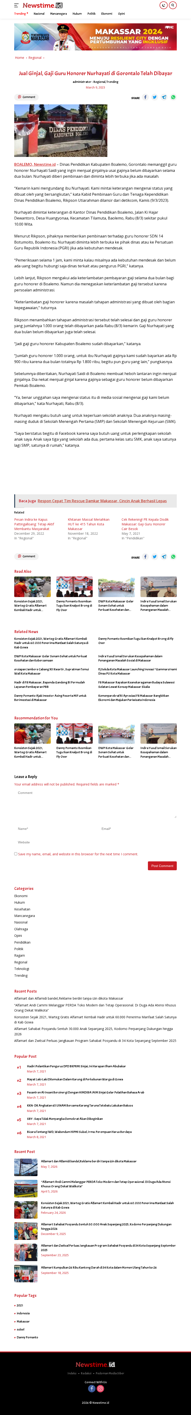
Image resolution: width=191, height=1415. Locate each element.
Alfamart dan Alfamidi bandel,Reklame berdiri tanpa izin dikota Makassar (68, 998)
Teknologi (21, 968)
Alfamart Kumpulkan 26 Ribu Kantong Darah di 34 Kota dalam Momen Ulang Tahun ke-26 (99, 1268)
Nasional (20, 922)
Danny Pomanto (27, 1337)
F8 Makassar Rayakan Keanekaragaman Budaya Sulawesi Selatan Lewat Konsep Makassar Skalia (136, 684)
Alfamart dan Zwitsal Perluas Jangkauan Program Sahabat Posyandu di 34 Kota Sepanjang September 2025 (95, 1040)
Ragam (19, 955)
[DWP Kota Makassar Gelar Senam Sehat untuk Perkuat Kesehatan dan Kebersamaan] (116, 587)
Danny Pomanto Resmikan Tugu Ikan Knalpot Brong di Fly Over (74, 605)
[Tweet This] (154, 97)
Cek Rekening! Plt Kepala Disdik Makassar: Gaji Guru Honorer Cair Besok (145, 524)
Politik (18, 949)
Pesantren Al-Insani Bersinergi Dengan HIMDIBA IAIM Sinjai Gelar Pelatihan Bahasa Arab (85, 1092)
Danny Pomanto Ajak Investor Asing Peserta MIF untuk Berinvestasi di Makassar (50, 698)
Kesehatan (22, 909)
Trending (112, 82)
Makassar (23, 1321)
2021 (20, 1305)
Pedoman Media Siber (110, 1373)
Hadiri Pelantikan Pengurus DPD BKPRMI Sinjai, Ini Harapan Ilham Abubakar (76, 1066)
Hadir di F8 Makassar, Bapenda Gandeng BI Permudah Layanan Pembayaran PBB (49, 684)
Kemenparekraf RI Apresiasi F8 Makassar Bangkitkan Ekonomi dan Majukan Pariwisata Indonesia (133, 698)
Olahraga (21, 929)
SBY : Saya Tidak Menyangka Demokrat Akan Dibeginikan (65, 1119)
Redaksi (86, 1373)
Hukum (19, 902)
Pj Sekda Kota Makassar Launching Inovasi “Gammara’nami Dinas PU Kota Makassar (137, 671)
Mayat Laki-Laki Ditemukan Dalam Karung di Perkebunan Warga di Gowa (75, 1079)
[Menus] (17, 5)
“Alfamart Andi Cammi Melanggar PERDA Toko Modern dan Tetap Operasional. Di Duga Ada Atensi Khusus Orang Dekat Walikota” (106, 1184)
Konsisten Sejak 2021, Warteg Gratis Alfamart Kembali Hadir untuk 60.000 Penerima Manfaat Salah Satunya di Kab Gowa (32, 605)
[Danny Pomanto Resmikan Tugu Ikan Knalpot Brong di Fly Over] (74, 587)
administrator (82, 82)
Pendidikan (22, 942)
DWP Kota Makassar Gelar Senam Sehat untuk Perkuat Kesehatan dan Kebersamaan (116, 605)
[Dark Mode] (164, 5)
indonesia (23, 1313)
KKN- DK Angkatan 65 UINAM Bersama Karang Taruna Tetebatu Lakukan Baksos (80, 1105)
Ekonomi (20, 896)
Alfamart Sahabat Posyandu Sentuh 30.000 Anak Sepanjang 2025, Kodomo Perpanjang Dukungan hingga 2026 (106, 1226)
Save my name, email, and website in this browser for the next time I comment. (78, 854)
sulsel (20, 1329)
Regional (99, 82)
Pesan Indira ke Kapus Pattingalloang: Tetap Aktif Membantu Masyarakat (34, 524)
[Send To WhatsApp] (173, 97)
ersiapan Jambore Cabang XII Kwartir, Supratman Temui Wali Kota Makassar (51, 671)
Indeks (72, 1373)
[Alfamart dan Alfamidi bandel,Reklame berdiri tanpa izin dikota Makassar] (26, 1167)
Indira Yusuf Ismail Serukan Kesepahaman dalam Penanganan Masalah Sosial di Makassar (158, 605)
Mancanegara (24, 915)
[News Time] (42, 5)
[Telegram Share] (163, 97)
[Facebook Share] (145, 97)
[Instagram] (100, 1389)
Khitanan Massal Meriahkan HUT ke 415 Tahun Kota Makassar (88, 524)
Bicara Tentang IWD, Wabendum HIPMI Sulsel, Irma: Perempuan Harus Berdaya (79, 1132)
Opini (18, 935)
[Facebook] (92, 1389)
